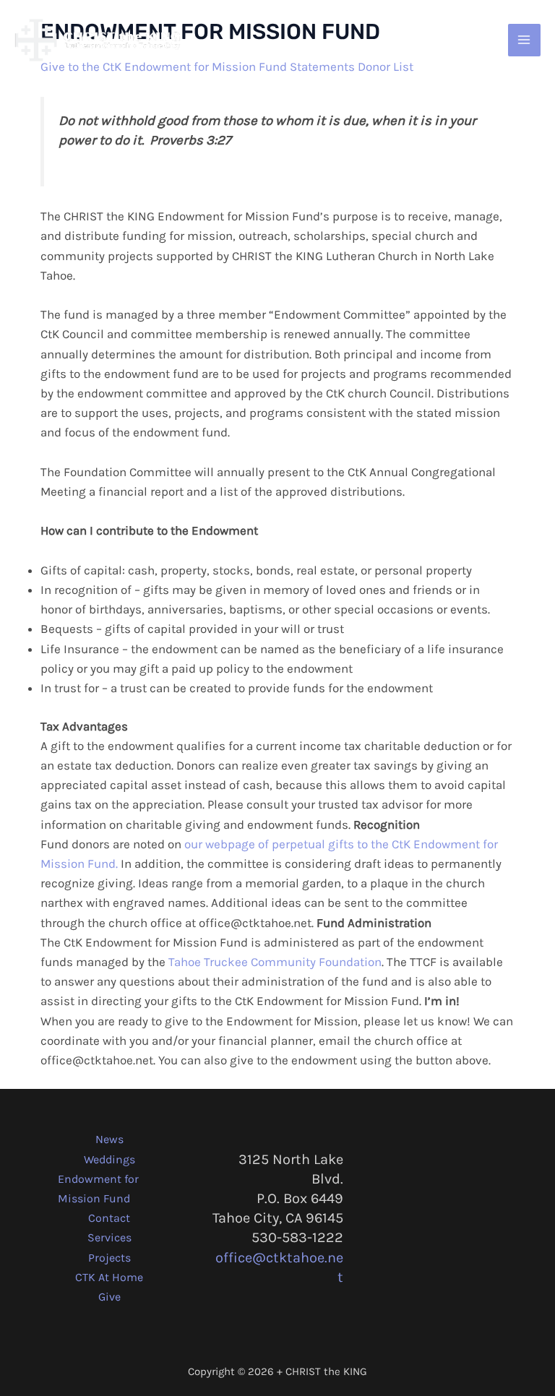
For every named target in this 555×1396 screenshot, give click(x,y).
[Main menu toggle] (524, 40)
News (109, 1139)
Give (109, 1297)
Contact (109, 1218)
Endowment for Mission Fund (98, 1188)
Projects (109, 1257)
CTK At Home (109, 1277)
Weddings (109, 1159)
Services (109, 1237)
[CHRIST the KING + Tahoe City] (97, 40)
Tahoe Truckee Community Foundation (275, 962)
